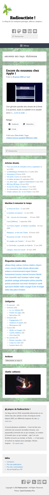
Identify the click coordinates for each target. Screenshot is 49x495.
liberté (38, 274)
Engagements (14, 320)
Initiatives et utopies (16, 323)
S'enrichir (10, 308)
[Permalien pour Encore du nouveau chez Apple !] (24, 104)
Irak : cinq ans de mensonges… (18, 217)
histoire (34, 271)
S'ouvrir (9, 328)
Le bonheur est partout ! (15, 213)
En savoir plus (18, 443)
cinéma (25, 265)
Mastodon (19, 31)
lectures (32, 274)
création (9, 138)
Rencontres (13, 315)
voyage (28, 287)
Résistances (13, 325)
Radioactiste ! (22, 17)
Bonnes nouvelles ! (16, 340)
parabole (22, 138)
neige (37, 277)
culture (20, 268)
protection (15, 284)
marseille (13, 277)
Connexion (10, 462)
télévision (29, 138)
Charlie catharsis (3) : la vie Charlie (19, 192)
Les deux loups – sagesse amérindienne (20, 182)
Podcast (30, 31)
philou (32, 280)
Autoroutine (11, 174)
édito (7, 290)
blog (13, 265)
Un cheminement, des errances (17, 189)
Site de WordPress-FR (14, 469)
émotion (21, 290)
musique (25, 277)
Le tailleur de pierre (13, 179)
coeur (7, 268)
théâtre (16, 287)
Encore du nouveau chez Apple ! (22, 72)
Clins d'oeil (19, 135)
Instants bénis (14, 345)
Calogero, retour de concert (16, 250)
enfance (8, 271)
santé (40, 284)
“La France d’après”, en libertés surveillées (21, 226)
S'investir (10, 318)
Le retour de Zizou (13, 209)
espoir (28, 271)
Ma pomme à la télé (13, 237)
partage (16, 280)
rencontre (24, 284)
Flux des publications (14, 464)
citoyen (38, 265)
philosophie (25, 280)
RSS (24, 31)
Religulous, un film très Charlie (17, 233)
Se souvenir (11, 338)
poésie (8, 284)
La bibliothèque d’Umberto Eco (17, 172)
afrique (8, 265)
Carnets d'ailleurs (15, 333)
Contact (35, 31)
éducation (14, 290)
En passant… (11, 305)
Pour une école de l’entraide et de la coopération (23, 167)
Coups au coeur (14, 343)
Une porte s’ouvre (13, 177)
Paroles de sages (15, 313)
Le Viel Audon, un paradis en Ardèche (20, 245)
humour (15, 138)
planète (39, 280)
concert (13, 268)
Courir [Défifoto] (12, 221)
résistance (32, 284)
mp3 (19, 277)
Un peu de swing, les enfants (17, 187)
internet (25, 274)
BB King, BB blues (13, 184)
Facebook (14, 31)
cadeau (18, 265)
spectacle (9, 287)
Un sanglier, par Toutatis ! (15, 241)
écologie (40, 287)
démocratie (34, 268)
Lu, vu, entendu (14, 310)
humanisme (10, 274)
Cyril (28, 77)
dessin (26, 268)
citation (32, 265)
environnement (18, 271)
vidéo (35, 138)
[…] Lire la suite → (19, 113)
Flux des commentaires (15, 467)
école (34, 287)
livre (7, 277)
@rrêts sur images (15, 330)
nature (31, 277)
